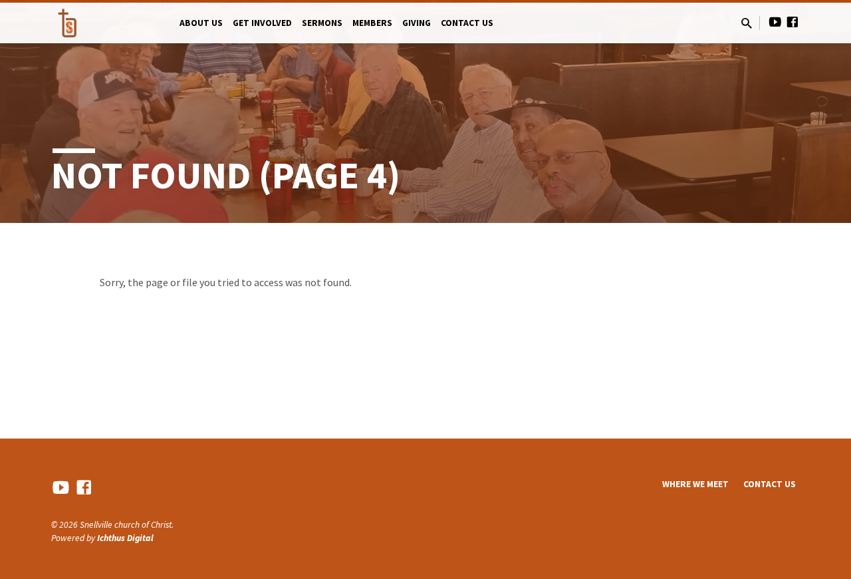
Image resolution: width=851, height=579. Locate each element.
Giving (416, 23)
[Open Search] (746, 24)
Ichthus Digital (125, 538)
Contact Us (467, 23)
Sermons (322, 23)
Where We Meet (695, 484)
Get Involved (262, 23)
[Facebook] (792, 22)
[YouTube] (775, 22)
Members (372, 23)
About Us (201, 23)
